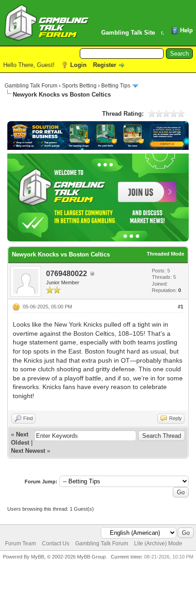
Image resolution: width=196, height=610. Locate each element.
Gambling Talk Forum (31, 85)
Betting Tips (115, 85)
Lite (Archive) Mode (158, 543)
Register (104, 65)
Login (78, 65)
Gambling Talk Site (128, 32)
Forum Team (20, 543)
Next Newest (28, 450)
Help (186, 30)
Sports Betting (79, 85)
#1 (180, 306)
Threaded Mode (165, 253)
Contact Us (55, 543)
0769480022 (66, 273)
